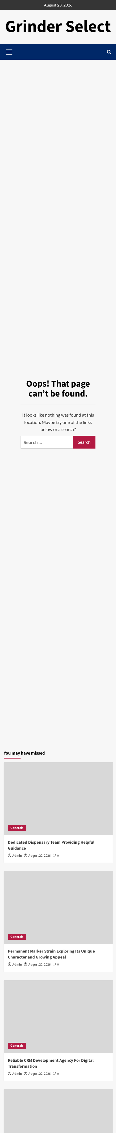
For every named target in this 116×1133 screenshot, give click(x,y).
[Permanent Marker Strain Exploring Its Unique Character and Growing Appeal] (58, 907)
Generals (16, 828)
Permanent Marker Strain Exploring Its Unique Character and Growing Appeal (51, 954)
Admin (17, 855)
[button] (109, 52)
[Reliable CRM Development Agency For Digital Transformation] (58, 1016)
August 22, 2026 (39, 855)
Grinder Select (58, 27)
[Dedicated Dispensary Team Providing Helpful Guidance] (58, 798)
